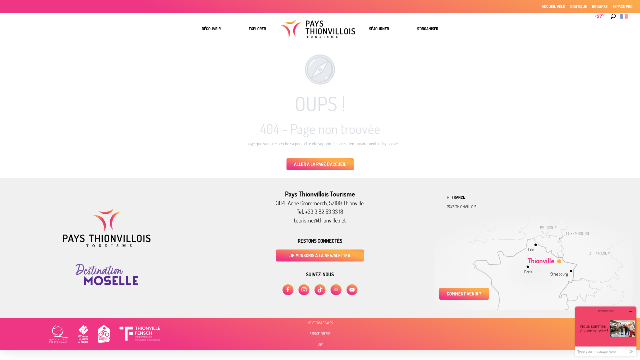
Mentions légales (320, 323)
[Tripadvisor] (336, 289)
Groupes (600, 6)
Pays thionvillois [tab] (461, 206)
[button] (613, 16)
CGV (320, 344)
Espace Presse (320, 334)
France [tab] (458, 197)
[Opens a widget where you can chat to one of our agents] (605, 331)
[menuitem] (211, 29)
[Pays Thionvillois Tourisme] (106, 245)
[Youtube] (352, 289)
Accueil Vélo (553, 6)
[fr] (624, 16)
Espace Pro (622, 6)
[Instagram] (304, 289)
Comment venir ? (464, 293)
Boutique (578, 6)
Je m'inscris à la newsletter (320, 255)
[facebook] (288, 289)
